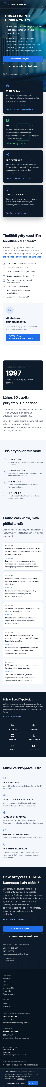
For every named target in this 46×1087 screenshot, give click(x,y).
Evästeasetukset (23, 1068)
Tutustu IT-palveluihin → (13, 716)
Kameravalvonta (9, 994)
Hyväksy (33, 1083)
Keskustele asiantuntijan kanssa (23, 66)
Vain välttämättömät (15, 1083)
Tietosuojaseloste (12, 1065)
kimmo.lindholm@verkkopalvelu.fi (16, 1038)
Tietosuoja (21, 1079)
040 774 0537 (8, 951)
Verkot (5, 985)
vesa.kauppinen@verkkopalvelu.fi (16, 954)
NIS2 (4, 982)
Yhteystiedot (8, 1006)
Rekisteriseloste (32, 1065)
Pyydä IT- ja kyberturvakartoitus (23, 337)
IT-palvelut (7, 991)
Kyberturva (7, 979)
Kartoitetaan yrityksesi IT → (14, 919)
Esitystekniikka (8, 988)
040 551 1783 (8, 1052)
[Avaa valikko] (40, 4)
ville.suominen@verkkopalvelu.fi (14, 1055)
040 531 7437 (8, 1035)
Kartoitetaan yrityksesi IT (23, 59)
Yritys (5, 1003)
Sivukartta (8, 1068)
